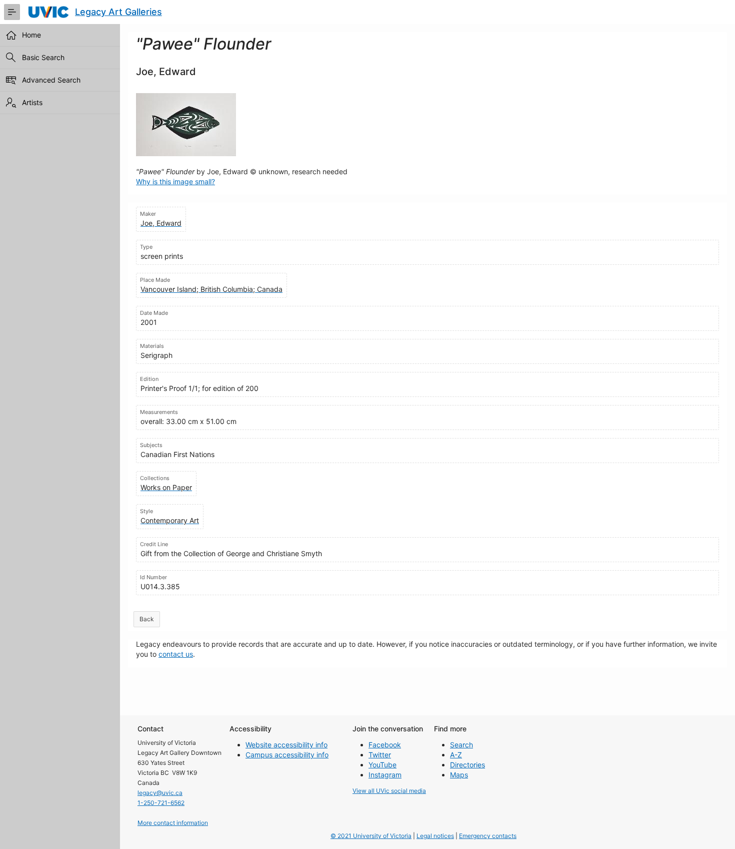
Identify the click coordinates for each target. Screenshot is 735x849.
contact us (175, 654)
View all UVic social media (389, 790)
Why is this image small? (175, 181)
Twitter (379, 754)
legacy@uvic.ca (160, 792)
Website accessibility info (287, 744)
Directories (467, 764)
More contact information (173, 822)
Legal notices (435, 835)
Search (461, 744)
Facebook (384, 744)
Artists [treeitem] (32, 102)
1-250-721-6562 (161, 802)
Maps (459, 774)
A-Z (456, 754)
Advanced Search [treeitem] (51, 80)
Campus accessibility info (287, 754)
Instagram (385, 774)
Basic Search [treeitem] (43, 57)
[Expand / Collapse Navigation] (12, 12)
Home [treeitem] (31, 35)
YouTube (382, 764)
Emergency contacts (487, 835)
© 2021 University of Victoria (371, 835)
